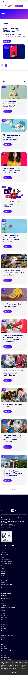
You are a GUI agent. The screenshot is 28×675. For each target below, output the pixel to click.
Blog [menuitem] (2, 644)
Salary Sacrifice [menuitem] (4, 605)
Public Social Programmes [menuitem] (6, 601)
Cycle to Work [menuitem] (4, 578)
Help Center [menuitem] (3, 655)
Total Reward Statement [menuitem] (6, 563)
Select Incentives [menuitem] (4, 603)
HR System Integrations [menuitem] (6, 565)
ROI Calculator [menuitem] (4, 653)
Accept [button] (14, 672)
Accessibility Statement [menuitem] (6, 657)
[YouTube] (13, 545)
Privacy (22, 668)
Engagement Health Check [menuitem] (6, 650)
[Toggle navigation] (25, 5)
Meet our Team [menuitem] (4, 615)
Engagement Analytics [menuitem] (6, 568)
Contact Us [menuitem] (3, 628)
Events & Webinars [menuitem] (5, 642)
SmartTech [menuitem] (3, 575)
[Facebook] (8, 545)
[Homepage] (6, 5)
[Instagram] (10, 545)
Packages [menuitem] (3, 619)
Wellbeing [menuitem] (3, 595)
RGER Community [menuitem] (5, 624)
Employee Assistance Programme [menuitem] (8, 607)
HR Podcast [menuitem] (3, 646)
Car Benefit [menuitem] (3, 582)
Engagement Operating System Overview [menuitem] (10, 557)
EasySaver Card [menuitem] (4, 590)
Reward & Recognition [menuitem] (6, 593)
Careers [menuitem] (3, 633)
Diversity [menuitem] (3, 630)
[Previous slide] (2, 65)
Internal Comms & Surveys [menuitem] (6, 561)
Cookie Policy (4, 670)
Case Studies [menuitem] (4, 648)
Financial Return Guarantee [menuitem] (7, 622)
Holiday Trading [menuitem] (4, 580)
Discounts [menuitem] (3, 587)
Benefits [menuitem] (3, 573)
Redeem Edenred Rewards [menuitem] (6, 659)
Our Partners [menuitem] (4, 617)
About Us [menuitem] (3, 613)
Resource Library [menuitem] (4, 639)
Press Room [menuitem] (3, 626)
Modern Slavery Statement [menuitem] (7, 635)
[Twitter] (3, 545)
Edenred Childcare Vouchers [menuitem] (7, 584)
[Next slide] (6, 65)
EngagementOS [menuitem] (4, 554)
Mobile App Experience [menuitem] (6, 559)
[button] (14, 77)
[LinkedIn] (5, 545)
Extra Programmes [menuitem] (5, 598)
